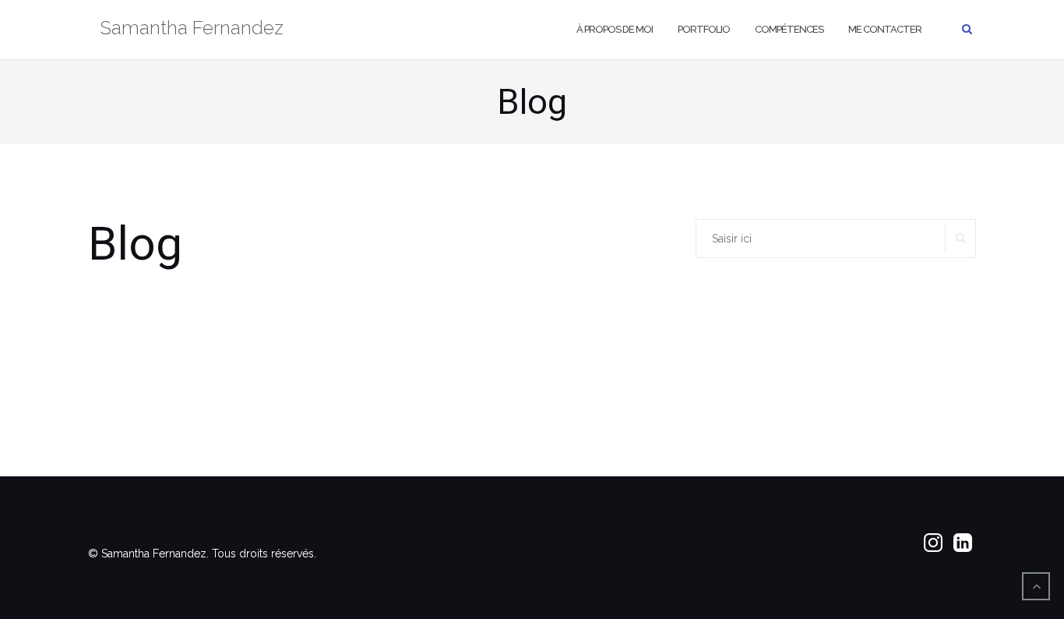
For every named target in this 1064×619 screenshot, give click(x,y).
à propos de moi (614, 29)
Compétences (789, 29)
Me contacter (884, 29)
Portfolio (704, 29)
